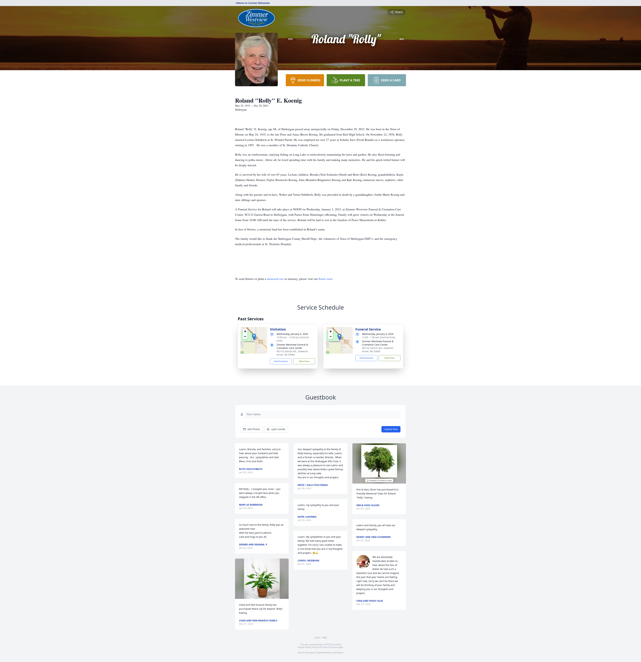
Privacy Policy (311, 647)
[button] (254, 337)
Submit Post (391, 429)
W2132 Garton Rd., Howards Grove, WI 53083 (292, 353)
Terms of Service (329, 647)
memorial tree (275, 279)
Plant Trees (304, 361)
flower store (325, 279)
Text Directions (281, 361)
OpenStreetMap (324, 652)
